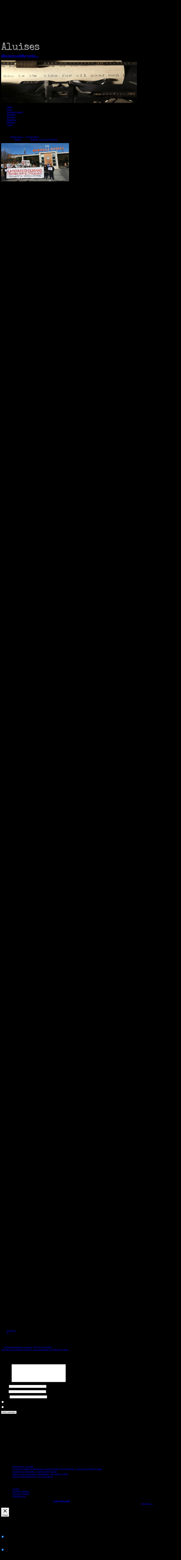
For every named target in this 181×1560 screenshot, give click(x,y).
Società (17, 139)
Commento (6, 1381)
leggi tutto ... (147, 1503)
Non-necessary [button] (7, 1547)
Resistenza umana (15, 112)
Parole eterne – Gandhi (22, 1466)
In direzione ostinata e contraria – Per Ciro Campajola (28, 1347)
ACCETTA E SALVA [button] (11, 1557)
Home (9, 107)
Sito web (5, 1397)
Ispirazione (12, 120)
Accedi (15, 1488)
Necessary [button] (5, 1534)
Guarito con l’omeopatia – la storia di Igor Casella (34, 1471)
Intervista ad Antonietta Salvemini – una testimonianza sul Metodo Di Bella (34, 1350)
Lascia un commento (48, 139)
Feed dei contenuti (20, 1491)
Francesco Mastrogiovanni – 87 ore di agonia (32, 1476)
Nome (4, 1386)
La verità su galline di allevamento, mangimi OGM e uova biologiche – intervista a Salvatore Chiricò (57, 1469)
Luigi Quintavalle (61, 1501)
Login (9, 125)
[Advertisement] (90, 21)
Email (4, 1391)
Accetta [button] (156, 1503)
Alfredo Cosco (16, 137)
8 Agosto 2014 (32, 137)
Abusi (9, 109)
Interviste (11, 117)
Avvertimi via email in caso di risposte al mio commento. (29, 1407)
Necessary (9, 1537)
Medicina (11, 122)
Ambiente (11, 114)
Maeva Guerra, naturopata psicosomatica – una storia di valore (40, 1474)
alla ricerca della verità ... (20, 56)
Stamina (34, 139)
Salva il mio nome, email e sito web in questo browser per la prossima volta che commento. (45, 1402)
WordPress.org (19, 1496)
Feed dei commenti (20, 1494)
